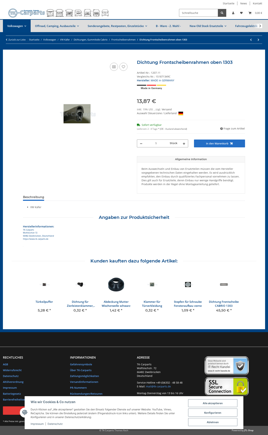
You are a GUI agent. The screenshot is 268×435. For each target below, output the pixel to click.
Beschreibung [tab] (33, 197)
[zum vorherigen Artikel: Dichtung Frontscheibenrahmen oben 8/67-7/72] (251, 40)
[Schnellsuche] (222, 13)
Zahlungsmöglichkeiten (84, 376)
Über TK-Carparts (81, 370)
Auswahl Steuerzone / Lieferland (157, 113)
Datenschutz (55, 423)
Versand (167, 109)
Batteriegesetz (12, 393)
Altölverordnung (13, 382)
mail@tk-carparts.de (158, 386)
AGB (5, 364)
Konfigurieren (212, 412)
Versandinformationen (84, 382)
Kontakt (257, 3)
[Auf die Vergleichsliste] (114, 67)
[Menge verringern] (141, 143)
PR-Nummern (78, 387)
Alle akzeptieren (213, 403)
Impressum (37, 423)
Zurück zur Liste (17, 39)
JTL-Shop (248, 430)
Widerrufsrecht (12, 370)
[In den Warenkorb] (26, 58)
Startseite (228, 3)
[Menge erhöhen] (184, 143)
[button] (233, 13)
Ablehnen (213, 422)
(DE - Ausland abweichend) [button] (173, 128)
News (243, 3)
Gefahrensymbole (81, 364)
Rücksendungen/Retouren (86, 393)
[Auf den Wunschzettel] (123, 67)
